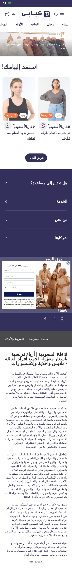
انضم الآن (19, 294)
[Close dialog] (68, 262)
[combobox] (6, 288)
